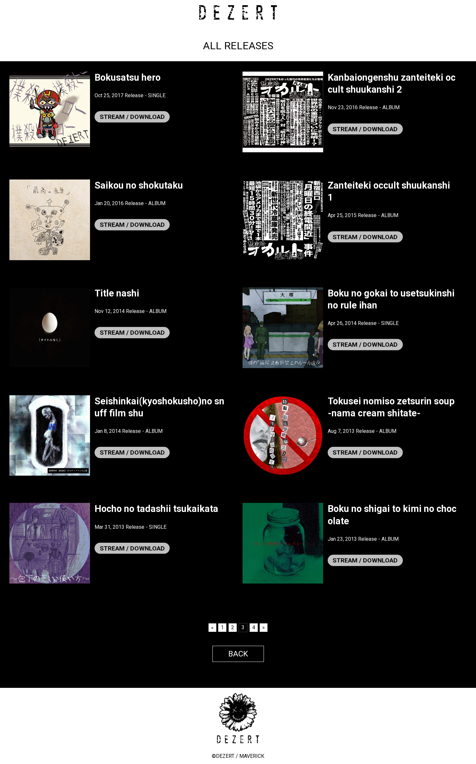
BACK (238, 653)
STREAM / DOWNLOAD (132, 117)
